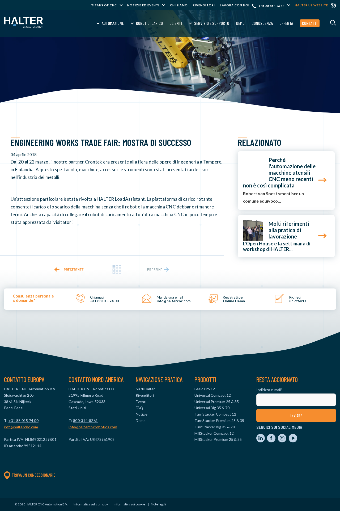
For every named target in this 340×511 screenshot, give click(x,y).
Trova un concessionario (34, 475)
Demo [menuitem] (240, 23)
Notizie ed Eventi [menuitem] (143, 5)
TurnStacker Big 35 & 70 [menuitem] (214, 427)
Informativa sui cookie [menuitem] (129, 504)
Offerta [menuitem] (286, 23)
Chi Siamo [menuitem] (179, 5)
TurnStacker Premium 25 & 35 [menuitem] (219, 420)
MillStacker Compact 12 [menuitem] (214, 433)
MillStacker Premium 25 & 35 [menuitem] (218, 439)
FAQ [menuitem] (139, 407)
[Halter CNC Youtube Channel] (292, 441)
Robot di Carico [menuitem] (149, 23)
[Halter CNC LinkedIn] (261, 441)
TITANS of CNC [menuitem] (104, 5)
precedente (74, 269)
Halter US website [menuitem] (311, 5)
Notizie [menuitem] (141, 414)
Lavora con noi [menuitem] (234, 5)
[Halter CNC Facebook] (271, 441)
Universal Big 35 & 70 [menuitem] (212, 407)
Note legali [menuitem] (158, 504)
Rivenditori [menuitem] (204, 5)
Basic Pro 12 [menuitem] (204, 389)
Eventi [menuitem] (141, 401)
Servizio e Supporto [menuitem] (211, 23)
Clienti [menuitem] (175, 23)
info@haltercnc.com (21, 427)
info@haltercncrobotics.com (93, 427)
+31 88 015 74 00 (271, 6)
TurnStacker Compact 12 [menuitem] (215, 414)
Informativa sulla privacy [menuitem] (91, 504)
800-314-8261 (85, 420)
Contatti (309, 23)
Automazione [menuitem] (113, 23)
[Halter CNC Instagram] (282, 441)
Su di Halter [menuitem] (145, 389)
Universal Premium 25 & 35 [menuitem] (216, 401)
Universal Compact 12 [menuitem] (212, 395)
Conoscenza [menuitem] (262, 23)
